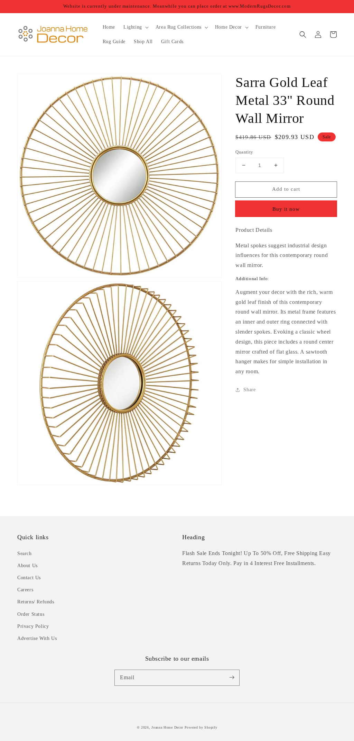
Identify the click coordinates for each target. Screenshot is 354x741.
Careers (25, 589)
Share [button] (249, 389)
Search (24, 553)
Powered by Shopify (201, 727)
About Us (27, 565)
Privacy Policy (33, 626)
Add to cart (286, 189)
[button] (302, 34)
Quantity (244, 152)
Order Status (30, 614)
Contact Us (29, 577)
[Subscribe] (231, 677)
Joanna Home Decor (167, 727)
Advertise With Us (37, 638)
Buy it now (286, 209)
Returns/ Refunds (35, 601)
